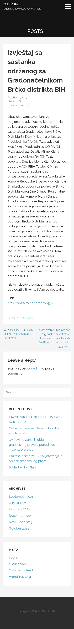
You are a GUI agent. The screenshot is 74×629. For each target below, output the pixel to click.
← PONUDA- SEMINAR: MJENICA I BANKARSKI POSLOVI (18, 334)
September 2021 (21, 496)
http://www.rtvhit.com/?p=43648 (32, 303)
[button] (69, 6)
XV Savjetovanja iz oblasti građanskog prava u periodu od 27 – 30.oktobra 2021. (35, 445)
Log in (13, 557)
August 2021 (17, 503)
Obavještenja (26, 317)
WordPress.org (20, 576)
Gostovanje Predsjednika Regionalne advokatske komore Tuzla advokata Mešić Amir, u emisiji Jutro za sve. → (55, 338)
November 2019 (20, 522)
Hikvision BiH (15, 101)
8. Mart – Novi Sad (22, 467)
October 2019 (19, 528)
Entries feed (18, 564)
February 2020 (19, 509)
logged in (33, 368)
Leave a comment (18, 105)
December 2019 (20, 515)
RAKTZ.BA (10, 4)
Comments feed (21, 570)
